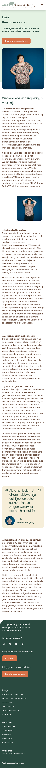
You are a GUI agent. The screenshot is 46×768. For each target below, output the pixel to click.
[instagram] (4, 644)
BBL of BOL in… (7, 702)
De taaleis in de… (8, 706)
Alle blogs (7, 714)
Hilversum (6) (7, 739)
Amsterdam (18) (8, 727)
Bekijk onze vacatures (16, 41)
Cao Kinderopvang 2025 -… (12, 710)
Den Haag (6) (7, 731)
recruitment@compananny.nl (13, 753)
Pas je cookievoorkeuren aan (13, 763)
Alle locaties (8, 743)
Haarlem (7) (6, 735)
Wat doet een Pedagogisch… (13, 694)
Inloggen (9, 658)
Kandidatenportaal (15, 674)
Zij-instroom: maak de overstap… (15, 698)
